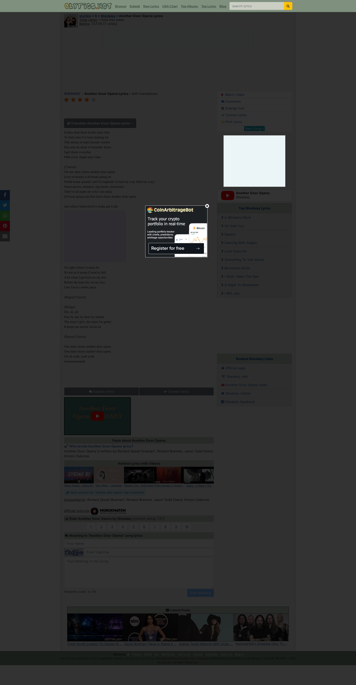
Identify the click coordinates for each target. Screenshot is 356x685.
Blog (222, 6)
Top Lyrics (208, 6)
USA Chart (170, 6)
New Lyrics (151, 6)
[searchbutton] (288, 6)
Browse (120, 6)
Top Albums (189, 6)
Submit (135, 6)
